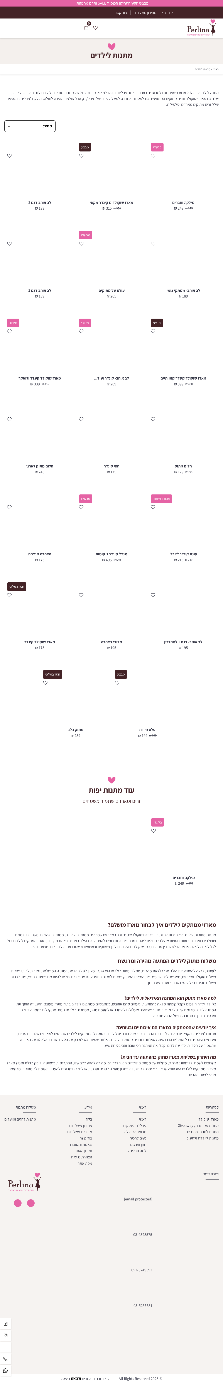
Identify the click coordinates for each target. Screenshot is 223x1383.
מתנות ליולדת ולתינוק (202, 1137)
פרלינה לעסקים (134, 1125)
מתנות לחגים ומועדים (203, 1131)
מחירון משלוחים (144, 12)
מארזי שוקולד (208, 1118)
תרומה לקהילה (135, 1131)
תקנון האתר (83, 1150)
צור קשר (121, 12)
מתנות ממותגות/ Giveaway (198, 1125)
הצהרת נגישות (81, 1156)
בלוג (89, 1118)
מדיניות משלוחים (79, 1131)
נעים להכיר (138, 1137)
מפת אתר (85, 1163)
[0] (86, 28)
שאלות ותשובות (81, 1144)
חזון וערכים (138, 1144)
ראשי (216, 69)
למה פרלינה (137, 1150)
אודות (169, 12)
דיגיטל (66, 1378)
